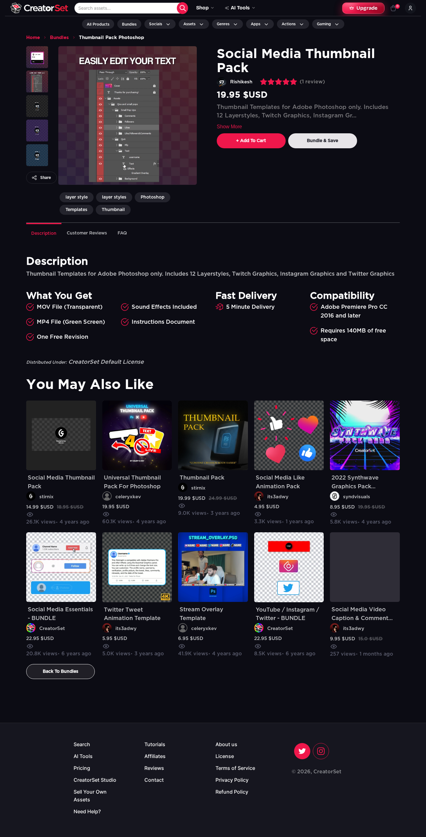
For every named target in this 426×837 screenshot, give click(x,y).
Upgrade (366, 8)
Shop (202, 8)
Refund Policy (231, 792)
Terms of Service (235, 768)
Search (82, 744)
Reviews (154, 768)
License (224, 756)
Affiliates (155, 756)
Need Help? (87, 811)
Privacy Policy (232, 780)
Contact (154, 780)
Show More (229, 126)
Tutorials (154, 744)
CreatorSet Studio (95, 780)
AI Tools (83, 756)
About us (226, 744)
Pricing (82, 768)
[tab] (43, 233)
